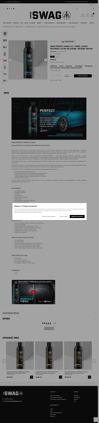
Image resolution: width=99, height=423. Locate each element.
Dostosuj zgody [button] (63, 216)
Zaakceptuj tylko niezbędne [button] (48, 216)
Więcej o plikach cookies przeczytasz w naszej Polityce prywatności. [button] (28, 212)
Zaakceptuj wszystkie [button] (77, 216)
